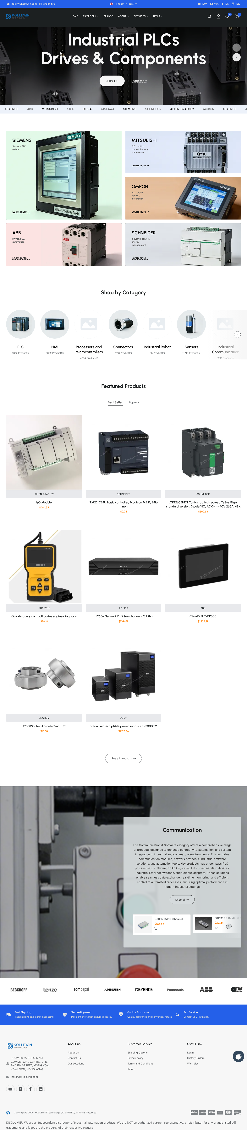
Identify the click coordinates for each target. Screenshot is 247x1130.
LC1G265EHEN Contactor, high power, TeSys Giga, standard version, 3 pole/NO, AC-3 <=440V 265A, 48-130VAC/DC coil (203, 505)
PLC (20, 347)
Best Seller (115, 402)
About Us (74, 1044)
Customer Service (140, 1044)
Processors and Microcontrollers (89, 349)
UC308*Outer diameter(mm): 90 (44, 726)
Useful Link (194, 1044)
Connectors (123, 347)
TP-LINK (123, 608)
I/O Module (44, 502)
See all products (121, 758)
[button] (236, 47)
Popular (134, 402)
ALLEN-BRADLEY (44, 494)
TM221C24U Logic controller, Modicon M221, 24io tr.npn (124, 504)
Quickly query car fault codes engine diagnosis (44, 616)
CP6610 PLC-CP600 (203, 616)
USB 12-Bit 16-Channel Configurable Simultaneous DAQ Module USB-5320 (171, 919)
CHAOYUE (44, 608)
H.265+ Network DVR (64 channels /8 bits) (124, 616)
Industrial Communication (225, 349)
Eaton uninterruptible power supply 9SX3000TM (123, 726)
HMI (54, 347)
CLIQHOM (44, 717)
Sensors (191, 347)
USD (131, 3)
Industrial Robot (157, 347)
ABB (203, 608)
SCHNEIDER (123, 494)
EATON (123, 717)
